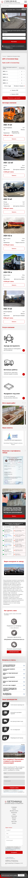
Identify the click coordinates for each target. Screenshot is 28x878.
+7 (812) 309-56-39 (10, 1)
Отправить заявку (14, 787)
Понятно (21, 875)
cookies (15, 875)
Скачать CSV (15, 90)
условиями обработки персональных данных (14, 48)
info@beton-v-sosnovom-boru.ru (11, 860)
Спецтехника (14, 816)
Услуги (14, 814)
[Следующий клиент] (25, 427)
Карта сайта (14, 821)
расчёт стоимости (7, 535)
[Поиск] (25, 5)
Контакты (14, 823)
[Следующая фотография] (25, 402)
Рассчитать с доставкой (14, 98)
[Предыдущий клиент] (23, 427)
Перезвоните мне (14, 651)
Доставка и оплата (14, 810)
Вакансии (14, 817)
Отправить (14, 852)
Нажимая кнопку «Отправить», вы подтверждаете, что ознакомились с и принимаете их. (14, 47)
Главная (4, 56)
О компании (14, 807)
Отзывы (14, 819)
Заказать (14, 138)
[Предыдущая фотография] (23, 402)
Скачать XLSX (14, 94)
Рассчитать (14, 41)
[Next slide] (25, 450)
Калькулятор (14, 812)
